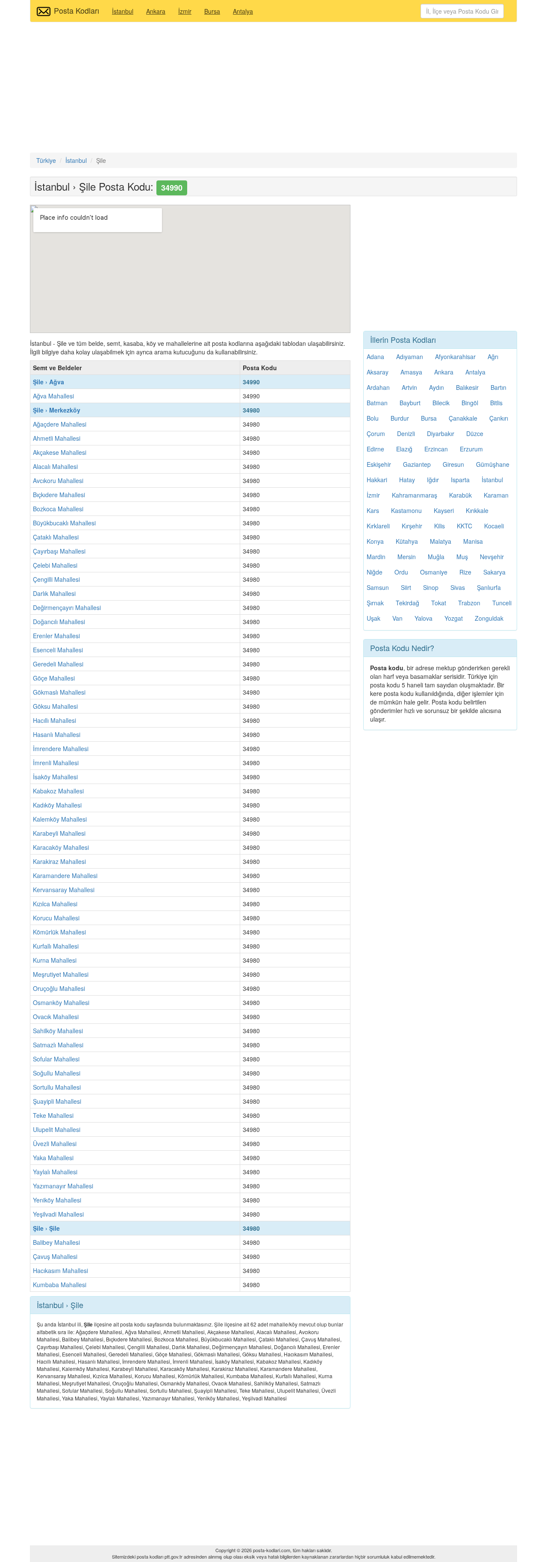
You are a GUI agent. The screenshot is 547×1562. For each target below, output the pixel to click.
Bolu (373, 418)
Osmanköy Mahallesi (61, 1002)
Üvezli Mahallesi (54, 1143)
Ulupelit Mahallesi (56, 1129)
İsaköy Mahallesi (55, 776)
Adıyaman (409, 356)
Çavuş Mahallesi (55, 1256)
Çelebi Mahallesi (55, 565)
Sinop (430, 587)
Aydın (436, 387)
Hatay (407, 479)
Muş (462, 556)
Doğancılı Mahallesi (59, 621)
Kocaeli (494, 526)
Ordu (401, 572)
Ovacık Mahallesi (56, 1016)
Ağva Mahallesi (53, 396)
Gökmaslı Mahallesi (59, 692)
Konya (375, 541)
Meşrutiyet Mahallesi (60, 974)
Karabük (460, 495)
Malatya (440, 541)
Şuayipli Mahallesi (57, 1101)
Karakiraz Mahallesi (59, 861)
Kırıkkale (477, 510)
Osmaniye (433, 572)
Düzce (474, 433)
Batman (377, 402)
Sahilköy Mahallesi (58, 1030)
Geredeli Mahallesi (58, 664)
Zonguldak (489, 618)
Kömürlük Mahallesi (59, 932)
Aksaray (377, 372)
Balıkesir (467, 387)
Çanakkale (463, 418)
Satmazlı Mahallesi (58, 1044)
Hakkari (377, 479)
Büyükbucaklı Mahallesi (64, 523)
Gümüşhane (492, 464)
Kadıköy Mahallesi (57, 805)
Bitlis (496, 402)
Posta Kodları (76, 10)
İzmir (184, 11)
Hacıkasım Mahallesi (60, 1270)
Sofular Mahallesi (56, 1059)
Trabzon (469, 602)
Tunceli (502, 602)
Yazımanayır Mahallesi (63, 1186)
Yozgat (453, 618)
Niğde (374, 572)
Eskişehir (379, 464)
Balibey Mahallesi (56, 1242)
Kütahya (407, 541)
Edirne (375, 449)
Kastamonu (406, 510)
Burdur (400, 418)
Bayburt (410, 402)
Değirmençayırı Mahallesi (67, 607)
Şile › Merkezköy (56, 410)
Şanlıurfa (489, 587)
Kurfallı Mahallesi (56, 946)
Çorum (376, 433)
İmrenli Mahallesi (56, 762)
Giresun (453, 464)
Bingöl (470, 402)
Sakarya (494, 572)
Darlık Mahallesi (54, 593)
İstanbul (122, 11)
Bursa (212, 11)
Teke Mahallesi (53, 1115)
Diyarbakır (440, 433)
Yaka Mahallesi (53, 1157)
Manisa (473, 541)
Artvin (409, 387)
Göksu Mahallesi (55, 706)
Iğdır (433, 479)
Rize (465, 572)
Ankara (155, 11)
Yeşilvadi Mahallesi (58, 1214)
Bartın (498, 387)
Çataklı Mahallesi (56, 537)
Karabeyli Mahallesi (59, 833)
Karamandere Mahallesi (65, 875)
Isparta (460, 479)
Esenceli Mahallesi (58, 649)
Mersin (406, 556)
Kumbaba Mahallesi (59, 1284)
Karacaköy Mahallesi (61, 847)
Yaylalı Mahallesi (55, 1171)
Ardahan (378, 387)
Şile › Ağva (48, 381)
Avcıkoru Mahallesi (58, 480)
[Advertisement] (273, 88)
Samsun (378, 587)
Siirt (406, 587)
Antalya (243, 11)
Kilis (439, 526)
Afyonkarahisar (455, 356)
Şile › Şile (46, 1228)
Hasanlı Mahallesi (56, 734)
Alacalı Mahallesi (55, 466)
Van (397, 618)
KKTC (464, 526)
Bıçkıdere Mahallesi (59, 494)
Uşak (373, 618)
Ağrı (493, 356)
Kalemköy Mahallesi (60, 819)
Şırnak (375, 602)
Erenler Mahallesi (56, 635)
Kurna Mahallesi (54, 960)
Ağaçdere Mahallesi (59, 424)
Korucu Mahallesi (56, 918)
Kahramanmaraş (414, 495)
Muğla (436, 556)
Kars (373, 510)
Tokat (438, 602)
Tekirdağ (407, 602)
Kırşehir (412, 526)
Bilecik (441, 402)
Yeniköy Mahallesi (57, 1200)
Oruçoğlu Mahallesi (59, 988)
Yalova (423, 618)
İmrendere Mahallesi (60, 748)
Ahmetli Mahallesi (56, 438)
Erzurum (471, 449)
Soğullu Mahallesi (56, 1073)
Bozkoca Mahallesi (58, 508)
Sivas (457, 587)
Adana (375, 356)
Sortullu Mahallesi (57, 1087)
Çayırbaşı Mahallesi (59, 551)
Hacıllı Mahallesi (54, 720)
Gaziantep (417, 464)
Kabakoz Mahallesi (58, 791)
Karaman (496, 495)
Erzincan (436, 449)
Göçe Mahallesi (54, 678)
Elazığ (404, 449)
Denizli (406, 433)
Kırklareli (378, 526)
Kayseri (444, 510)
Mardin (376, 556)
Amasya (411, 372)
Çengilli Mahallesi (56, 579)
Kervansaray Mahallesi (63, 889)
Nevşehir (492, 556)
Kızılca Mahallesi (55, 903)
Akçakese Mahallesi (59, 452)
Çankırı (498, 418)
